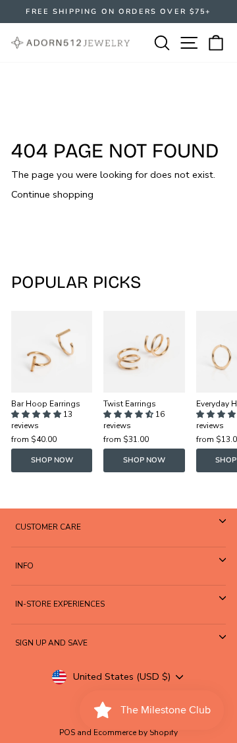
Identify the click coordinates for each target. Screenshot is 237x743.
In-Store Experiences (60, 604)
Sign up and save (51, 643)
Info (24, 566)
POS (67, 732)
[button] (37, 414)
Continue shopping (52, 194)
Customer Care (48, 527)
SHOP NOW (52, 460)
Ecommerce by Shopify (135, 732)
